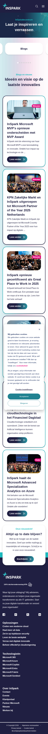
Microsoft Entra (10, 668)
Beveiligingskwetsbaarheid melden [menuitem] (24, 731)
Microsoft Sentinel (11, 676)
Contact (6, 692)
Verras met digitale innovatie (16, 641)
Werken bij (8, 710)
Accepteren (24, 396)
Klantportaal (8, 699)
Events (6, 696)
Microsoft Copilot (11, 665)
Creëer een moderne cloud (15, 626)
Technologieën (11, 653)
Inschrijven (22, 559)
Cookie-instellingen (24, 390)
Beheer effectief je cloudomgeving (19, 645)
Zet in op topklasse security (16, 634)
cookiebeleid (22, 366)
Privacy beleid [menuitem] (16, 728)
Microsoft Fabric (10, 672)
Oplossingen (10, 622)
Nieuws (6, 707)
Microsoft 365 (9, 657)
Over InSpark (11, 688)
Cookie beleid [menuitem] (29, 728)
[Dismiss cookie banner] (39, 329)
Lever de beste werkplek (14, 637)
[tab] (17, 62)
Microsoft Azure (10, 661)
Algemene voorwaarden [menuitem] (30, 725)
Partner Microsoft (11, 703)
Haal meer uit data (11, 630)
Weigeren (24, 403)
